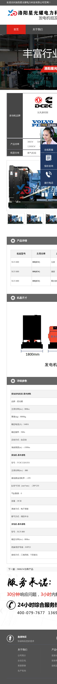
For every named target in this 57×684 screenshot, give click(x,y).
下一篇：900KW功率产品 (20, 569)
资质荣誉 (22, 665)
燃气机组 (31, 153)
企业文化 (22, 660)
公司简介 (22, 655)
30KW (30, 142)
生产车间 (22, 671)
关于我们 (38, 29)
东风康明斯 (42, 112)
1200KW (31, 146)
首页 (16, 29)
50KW (40, 142)
